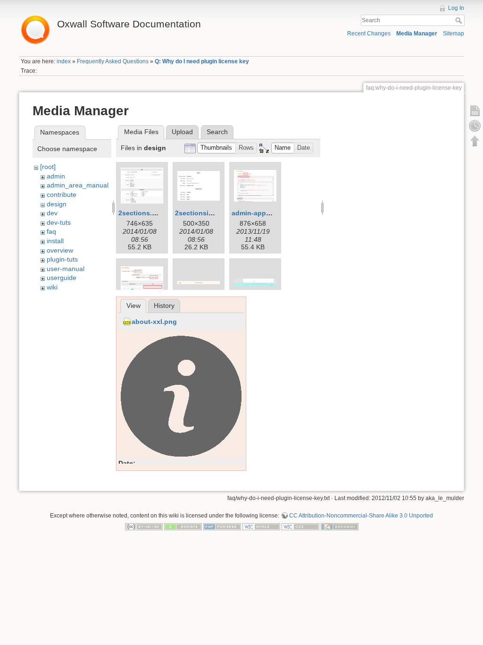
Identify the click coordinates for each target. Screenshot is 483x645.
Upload (182, 132)
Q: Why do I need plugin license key (202, 61)
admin (56, 176)
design (57, 204)
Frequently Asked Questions (113, 61)
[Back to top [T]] (475, 140)
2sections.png (141, 213)
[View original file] (181, 395)
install (55, 241)
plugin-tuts (62, 259)
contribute (61, 194)
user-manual (65, 268)
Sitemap (453, 33)
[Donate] (183, 526)
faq (51, 231)
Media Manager (416, 33)
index (64, 61)
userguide (61, 277)
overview (60, 250)
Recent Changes (369, 33)
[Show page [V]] (475, 110)
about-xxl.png (154, 321)
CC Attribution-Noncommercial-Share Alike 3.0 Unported (361, 515)
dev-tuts (59, 222)
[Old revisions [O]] (475, 125)
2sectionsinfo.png (204, 213)
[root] (48, 166)
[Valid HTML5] (261, 526)
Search (459, 20)
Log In (456, 8)
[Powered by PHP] (222, 526)
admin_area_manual (77, 185)
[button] (216, 148)
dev (52, 213)
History (164, 305)
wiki (52, 287)
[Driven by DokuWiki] (339, 526)
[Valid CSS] (300, 526)
